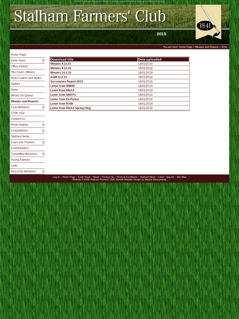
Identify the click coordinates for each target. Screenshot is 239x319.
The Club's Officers (23, 72)
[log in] (170, 177)
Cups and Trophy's (23, 142)
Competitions (19, 130)
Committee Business (24, 154)
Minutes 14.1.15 (60, 72)
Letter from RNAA (62, 90)
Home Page (185, 47)
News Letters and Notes (26, 78)
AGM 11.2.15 (58, 77)
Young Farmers (20, 159)
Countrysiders (20, 148)
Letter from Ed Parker (64, 99)
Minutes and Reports (207, 47)
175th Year (18, 113)
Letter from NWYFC (63, 94)
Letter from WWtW (62, 86)
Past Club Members (23, 171)
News (14, 89)
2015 (224, 47)
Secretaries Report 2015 (66, 81)
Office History (19, 66)
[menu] (27, 113)
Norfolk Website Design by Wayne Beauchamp (141, 179)
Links (14, 165)
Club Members (20, 107)
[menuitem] (27, 55)
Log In (56, 177)
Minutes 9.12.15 (60, 68)
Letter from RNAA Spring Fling (70, 108)
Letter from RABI (61, 103)
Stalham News (20, 136)
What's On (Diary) (22, 95)
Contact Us (18, 119)
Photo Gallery (19, 124)
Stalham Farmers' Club (102, 179)
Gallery (15, 83)
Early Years (18, 60)
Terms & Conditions (126, 177)
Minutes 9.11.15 (60, 63)
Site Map (181, 177)
